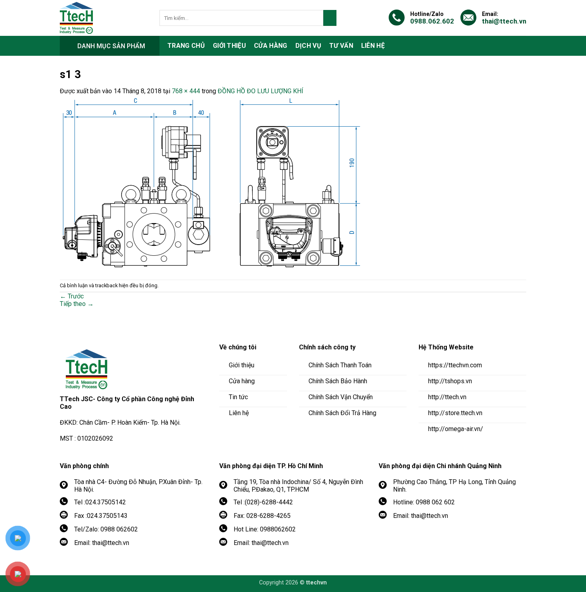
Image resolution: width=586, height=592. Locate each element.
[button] (109, 46)
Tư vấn (341, 45)
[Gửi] (329, 18)
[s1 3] (213, 182)
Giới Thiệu (229, 45)
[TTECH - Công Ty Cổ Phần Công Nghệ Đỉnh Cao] (103, 18)
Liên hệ (373, 45)
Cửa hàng (270, 45)
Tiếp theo (77, 304)
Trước (72, 296)
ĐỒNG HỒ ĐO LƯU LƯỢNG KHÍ (260, 91)
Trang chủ (186, 45)
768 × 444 (186, 91)
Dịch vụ (308, 45)
